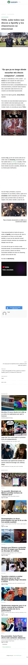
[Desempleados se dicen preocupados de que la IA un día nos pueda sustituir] (14, 507)
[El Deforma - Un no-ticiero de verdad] (14, 2)
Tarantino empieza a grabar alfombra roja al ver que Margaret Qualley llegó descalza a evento (13, 578)
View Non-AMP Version (17, 655)
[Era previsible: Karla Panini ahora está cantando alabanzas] (14, 624)
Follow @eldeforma (6, 647)
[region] (14, 7)
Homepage (3, 14)
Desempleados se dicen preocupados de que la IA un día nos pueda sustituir (14, 520)
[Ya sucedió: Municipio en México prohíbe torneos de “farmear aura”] (14, 479)
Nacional (3, 515)
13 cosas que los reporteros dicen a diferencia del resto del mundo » (15, 364)
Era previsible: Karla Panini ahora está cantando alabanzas (13, 637)
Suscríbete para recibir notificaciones (15, 308)
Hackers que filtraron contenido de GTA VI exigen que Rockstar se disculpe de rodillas (13, 549)
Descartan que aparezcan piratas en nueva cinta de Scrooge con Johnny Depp (13, 462)
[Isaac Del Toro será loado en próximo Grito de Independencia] (14, 428)
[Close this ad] (27, 657)
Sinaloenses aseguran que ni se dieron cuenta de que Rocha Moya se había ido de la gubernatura (13, 608)
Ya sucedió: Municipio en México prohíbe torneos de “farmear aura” (11, 492)
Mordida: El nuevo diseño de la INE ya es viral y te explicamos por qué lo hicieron (13, 414)
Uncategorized (10, 14)
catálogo (14, 161)
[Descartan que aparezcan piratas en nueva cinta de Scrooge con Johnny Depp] (14, 451)
